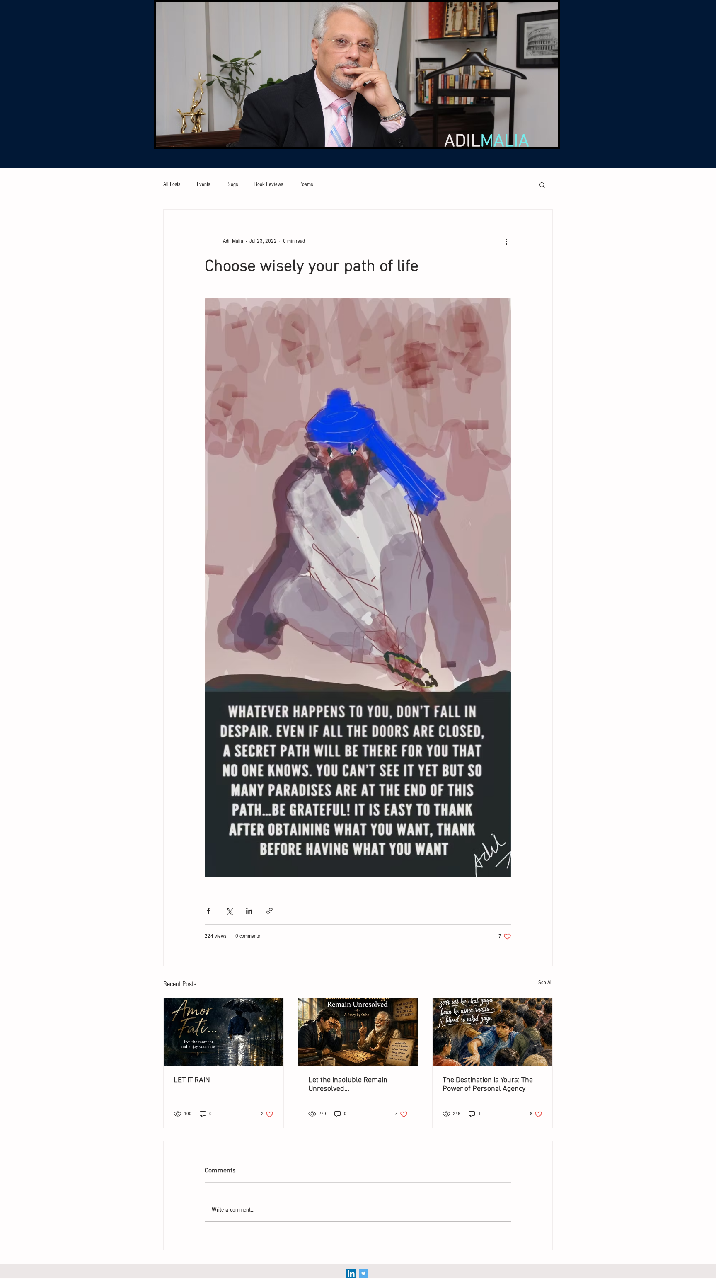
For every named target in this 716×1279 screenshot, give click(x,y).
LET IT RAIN (192, 1080)
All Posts (171, 184)
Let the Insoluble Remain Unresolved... (347, 1084)
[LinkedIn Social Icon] (351, 1273)
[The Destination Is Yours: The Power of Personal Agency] (492, 1032)
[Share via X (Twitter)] (229, 911)
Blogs (232, 184)
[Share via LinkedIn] (249, 911)
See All (545, 982)
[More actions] (506, 241)
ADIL (486, 142)
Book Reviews (268, 184)
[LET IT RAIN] (223, 1032)
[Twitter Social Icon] (363, 1273)
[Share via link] (269, 911)
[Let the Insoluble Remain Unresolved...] (358, 1032)
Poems (306, 184)
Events (203, 184)
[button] (542, 184)
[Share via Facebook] (209, 911)
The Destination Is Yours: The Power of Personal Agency (488, 1084)
